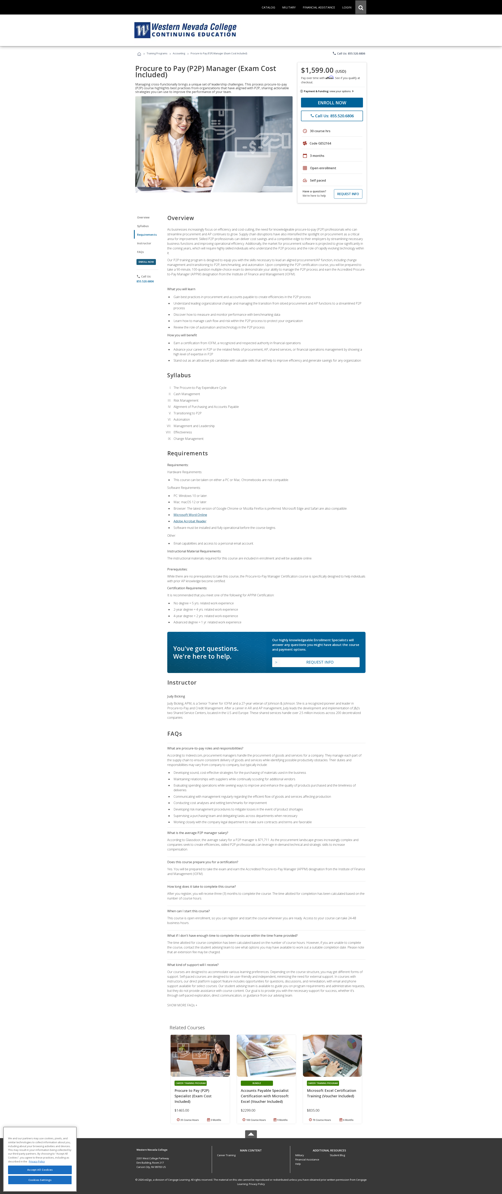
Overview (143, 217)
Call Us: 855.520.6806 (348, 53)
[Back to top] (251, 1149)
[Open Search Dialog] (360, 7)
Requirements (147, 234)
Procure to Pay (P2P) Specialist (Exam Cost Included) (193, 1096)
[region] (40, 1159)
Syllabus (143, 226)
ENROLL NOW (332, 102)
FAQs (140, 252)
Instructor (144, 243)
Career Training (226, 1155)
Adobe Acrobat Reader (190, 521)
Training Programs (157, 53)
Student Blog (337, 1155)
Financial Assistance (307, 1159)
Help (298, 1164)
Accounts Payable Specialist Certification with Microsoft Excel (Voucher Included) (265, 1096)
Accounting (179, 53)
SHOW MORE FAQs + (182, 1005)
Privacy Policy (257, 1184)
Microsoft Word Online (190, 515)
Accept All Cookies (40, 1170)
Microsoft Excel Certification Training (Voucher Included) (331, 1093)
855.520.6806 (145, 281)
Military (299, 1155)
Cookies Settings (40, 1180)
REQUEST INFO (348, 194)
